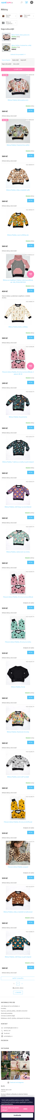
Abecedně (16, 64)
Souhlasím (17, 1115)
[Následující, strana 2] (18, 983)
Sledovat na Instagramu (17, 1082)
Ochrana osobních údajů (8, 1016)
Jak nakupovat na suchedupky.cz (10, 1006)
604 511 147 (7, 1031)
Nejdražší (23, 60)
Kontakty (3, 1008)
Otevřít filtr (18, 69)
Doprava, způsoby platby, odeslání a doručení (14, 1011)
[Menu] (32, 2)
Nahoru (18, 992)
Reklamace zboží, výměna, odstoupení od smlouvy (15, 1018)
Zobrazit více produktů (17, 55)
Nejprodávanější (6, 64)
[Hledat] (22, 2)
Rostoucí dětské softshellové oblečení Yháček (14, 1094)
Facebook (7, 1033)
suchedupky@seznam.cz (11, 1028)
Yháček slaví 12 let (6, 1090)
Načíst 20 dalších (18, 978)
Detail (31, 111)
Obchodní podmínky (6, 1013)
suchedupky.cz (8, 1036)
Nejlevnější (15, 60)
